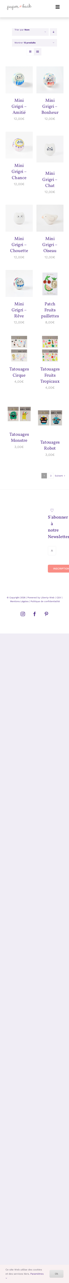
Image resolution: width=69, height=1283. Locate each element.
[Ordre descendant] (53, 32)
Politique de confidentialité (45, 601)
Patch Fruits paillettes (50, 310)
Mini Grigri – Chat (49, 180)
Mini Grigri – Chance (19, 172)
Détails (14, 84)
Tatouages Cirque (19, 372)
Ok (56, 1273)
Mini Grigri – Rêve (19, 310)
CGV (59, 597)
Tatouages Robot (50, 445)
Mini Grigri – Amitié (19, 107)
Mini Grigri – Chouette (19, 245)
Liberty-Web (47, 597)
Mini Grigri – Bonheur (49, 107)
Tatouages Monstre (19, 438)
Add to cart (18, 77)
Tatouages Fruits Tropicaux (50, 375)
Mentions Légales (19, 601)
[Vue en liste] (37, 51)
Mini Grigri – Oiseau (49, 245)
